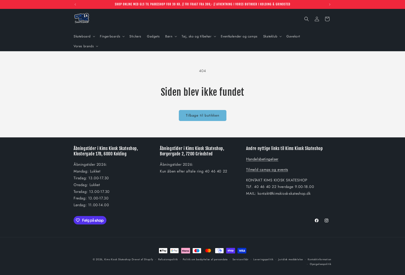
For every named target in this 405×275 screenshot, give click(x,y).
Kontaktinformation (319, 259)
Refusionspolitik (168, 259)
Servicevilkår (240, 259)
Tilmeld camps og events (267, 169)
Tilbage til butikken (202, 115)
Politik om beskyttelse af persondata (205, 259)
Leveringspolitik (263, 259)
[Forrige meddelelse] (75, 4)
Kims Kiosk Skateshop (117, 259)
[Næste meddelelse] (330, 4)
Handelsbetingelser (262, 159)
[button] (84, 36)
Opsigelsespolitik (320, 264)
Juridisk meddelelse (290, 259)
